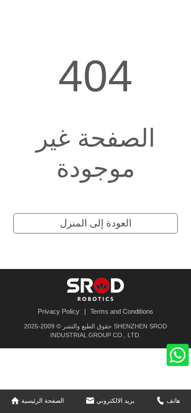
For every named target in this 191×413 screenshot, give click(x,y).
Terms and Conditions (121, 311)
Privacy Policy (59, 311)
